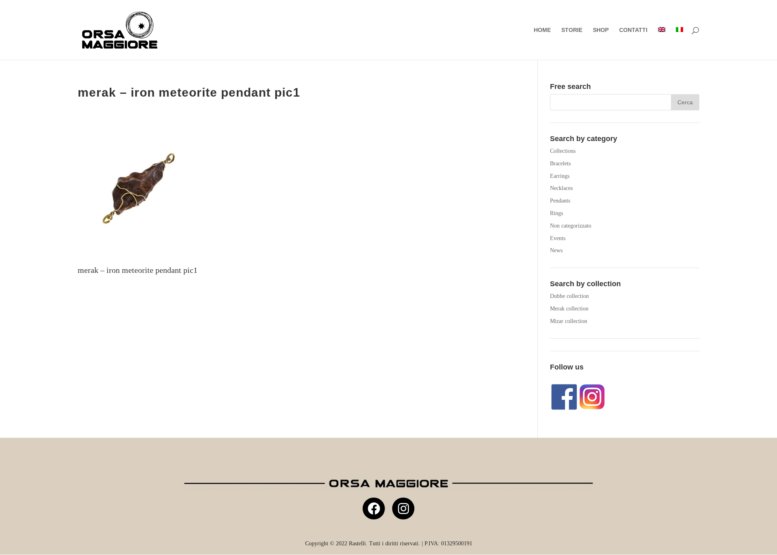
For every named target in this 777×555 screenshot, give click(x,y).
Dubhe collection (569, 296)
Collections (562, 151)
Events (557, 238)
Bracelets (560, 163)
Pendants (560, 201)
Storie (571, 30)
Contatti (633, 30)
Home (542, 30)
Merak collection (569, 309)
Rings (556, 213)
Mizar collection (568, 321)
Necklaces (561, 188)
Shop (601, 30)
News (556, 250)
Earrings (559, 176)
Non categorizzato (570, 226)
